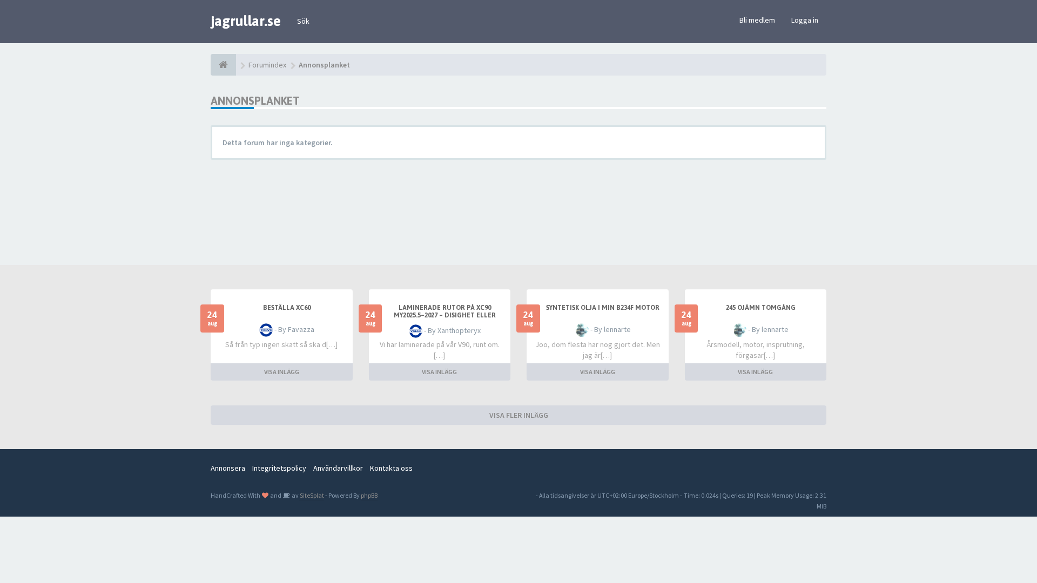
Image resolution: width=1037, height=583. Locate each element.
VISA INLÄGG (281, 372)
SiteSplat (311, 495)
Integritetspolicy (279, 468)
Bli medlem (757, 20)
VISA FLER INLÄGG (518, 415)
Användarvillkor (338, 468)
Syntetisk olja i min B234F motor (602, 307)
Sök (303, 21)
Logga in (804, 20)
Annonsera (228, 468)
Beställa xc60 (287, 307)
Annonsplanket (255, 100)
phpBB (369, 495)
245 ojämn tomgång (761, 307)
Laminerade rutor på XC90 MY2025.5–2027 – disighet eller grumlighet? (445, 315)
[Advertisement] (526, 208)
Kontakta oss (391, 468)
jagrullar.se (246, 21)
